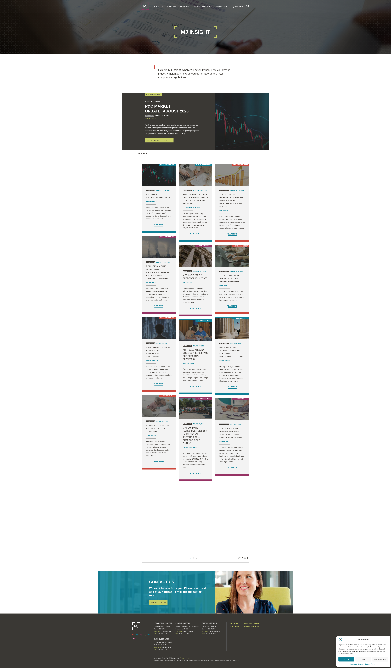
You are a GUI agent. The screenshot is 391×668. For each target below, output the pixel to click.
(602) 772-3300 (188, 631)
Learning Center (203, 6)
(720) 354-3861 (215, 631)
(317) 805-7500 (166, 631)
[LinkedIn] (148, 634)
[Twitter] (145, 634)
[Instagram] (141, 634)
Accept (346, 659)
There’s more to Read (157, 140)
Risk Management (153, 94)
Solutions (172, 6)
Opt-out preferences (357, 664)
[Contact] (134, 639)
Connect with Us (251, 626)
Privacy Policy (370, 664)
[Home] (145, 6)
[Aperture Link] (237, 6)
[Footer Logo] (141, 626)
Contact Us (221, 6)
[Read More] (159, 197)
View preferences (380, 659)
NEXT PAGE (241, 558)
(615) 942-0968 (166, 647)
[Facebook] (137, 634)
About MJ (159, 6)
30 (200, 558)
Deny (363, 659)
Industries (185, 6)
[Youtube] (133, 634)
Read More (159, 225)
